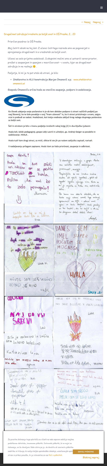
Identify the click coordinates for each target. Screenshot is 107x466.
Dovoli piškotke (86, 452)
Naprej (97, 22)
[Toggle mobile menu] (101, 7)
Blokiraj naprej (91, 457)
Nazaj (87, 22)
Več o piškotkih (55, 455)
